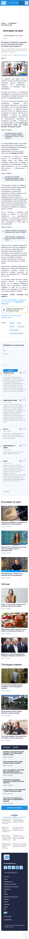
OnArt (6, 913)
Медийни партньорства (11, 896)
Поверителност (8, 881)
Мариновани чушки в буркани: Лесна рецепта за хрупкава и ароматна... (13, 630)
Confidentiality (8, 919)
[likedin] (9, 867)
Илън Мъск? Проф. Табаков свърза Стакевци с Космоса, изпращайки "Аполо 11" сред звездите (14, 136)
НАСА (19, 323)
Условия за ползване (10, 884)
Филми (6, 907)
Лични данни (7, 916)
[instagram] (17, 867)
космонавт (21, 326)
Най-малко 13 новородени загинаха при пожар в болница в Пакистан (13, 781)
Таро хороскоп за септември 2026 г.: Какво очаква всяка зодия (14, 790)
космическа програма (16, 333)
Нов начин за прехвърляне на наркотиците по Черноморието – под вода (13, 799)
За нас (6, 879)
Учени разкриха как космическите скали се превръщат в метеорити (18, 821)
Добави (10, 370)
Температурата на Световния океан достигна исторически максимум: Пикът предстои (20, 845)
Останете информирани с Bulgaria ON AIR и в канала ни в (13, 302)
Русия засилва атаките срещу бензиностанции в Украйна (13, 762)
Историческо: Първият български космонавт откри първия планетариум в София (14, 178)
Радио (6, 901)
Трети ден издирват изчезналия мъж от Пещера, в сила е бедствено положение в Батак (13, 771)
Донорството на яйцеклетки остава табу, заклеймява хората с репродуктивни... (13, 548)
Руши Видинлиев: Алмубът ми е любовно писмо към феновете (12, 574)
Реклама (6, 899)
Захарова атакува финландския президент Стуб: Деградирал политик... (12, 686)
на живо (21, 2)
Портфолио (7, 889)
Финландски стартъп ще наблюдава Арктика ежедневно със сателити (18, 829)
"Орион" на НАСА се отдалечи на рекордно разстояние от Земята (15, 231)
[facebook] (5, 867)
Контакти (6, 876)
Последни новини (13, 2)
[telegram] (21, 867)
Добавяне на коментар (13, 345)
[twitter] (13, 867)
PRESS (6, 894)
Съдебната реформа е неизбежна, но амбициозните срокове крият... (14, 523)
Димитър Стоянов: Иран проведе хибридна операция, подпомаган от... (14, 655)
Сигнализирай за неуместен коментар (24, 394)
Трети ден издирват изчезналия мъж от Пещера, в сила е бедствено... (14, 737)
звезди (12, 323)
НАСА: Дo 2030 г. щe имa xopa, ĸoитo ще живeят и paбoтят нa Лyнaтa (15, 238)
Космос (12, 326)
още (4, 38)
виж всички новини (14, 808)
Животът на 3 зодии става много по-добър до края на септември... (13, 605)
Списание (6, 904)
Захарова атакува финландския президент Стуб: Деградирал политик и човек (13, 753)
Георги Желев (14, 330)
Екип (5, 891)
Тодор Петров (23, 55)
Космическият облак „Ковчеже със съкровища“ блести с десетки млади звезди (19, 837)
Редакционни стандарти (11, 886)
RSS (5, 909)
